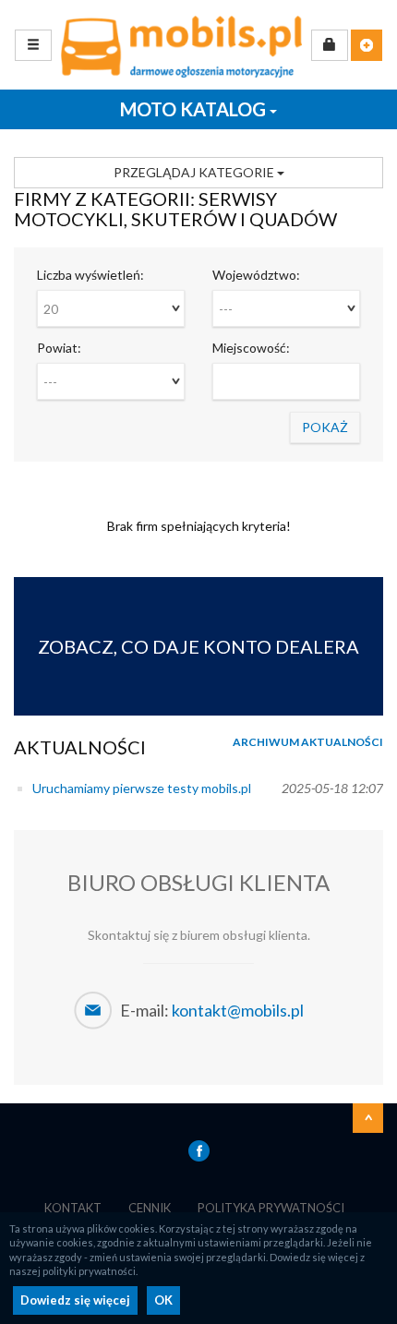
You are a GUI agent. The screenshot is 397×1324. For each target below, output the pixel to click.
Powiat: (59, 347)
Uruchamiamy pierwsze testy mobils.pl (141, 788)
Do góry (368, 1118)
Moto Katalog (195, 109)
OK (163, 1300)
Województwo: (256, 275)
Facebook (199, 1151)
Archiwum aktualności (308, 742)
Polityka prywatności (271, 1207)
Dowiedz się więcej (75, 1300)
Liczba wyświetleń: (90, 275)
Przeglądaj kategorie (195, 172)
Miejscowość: (251, 347)
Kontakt (73, 1207)
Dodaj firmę (366, 45)
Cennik (149, 1207)
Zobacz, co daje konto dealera (198, 646)
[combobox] (111, 308)
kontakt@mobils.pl (238, 1010)
